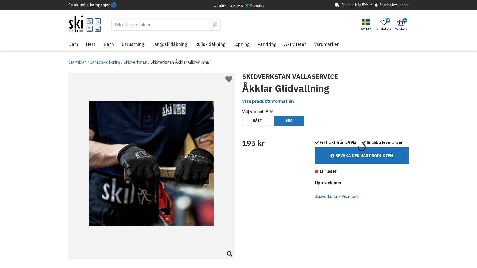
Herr (91, 44)
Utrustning (133, 44)
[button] (367, 25)
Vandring (267, 44)
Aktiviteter (295, 44)
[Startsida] (84, 24)
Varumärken (327, 44)
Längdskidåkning (169, 44)
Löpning (241, 44)
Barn (109, 44)
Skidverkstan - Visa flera (337, 196)
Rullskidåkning (210, 44)
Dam (73, 44)
